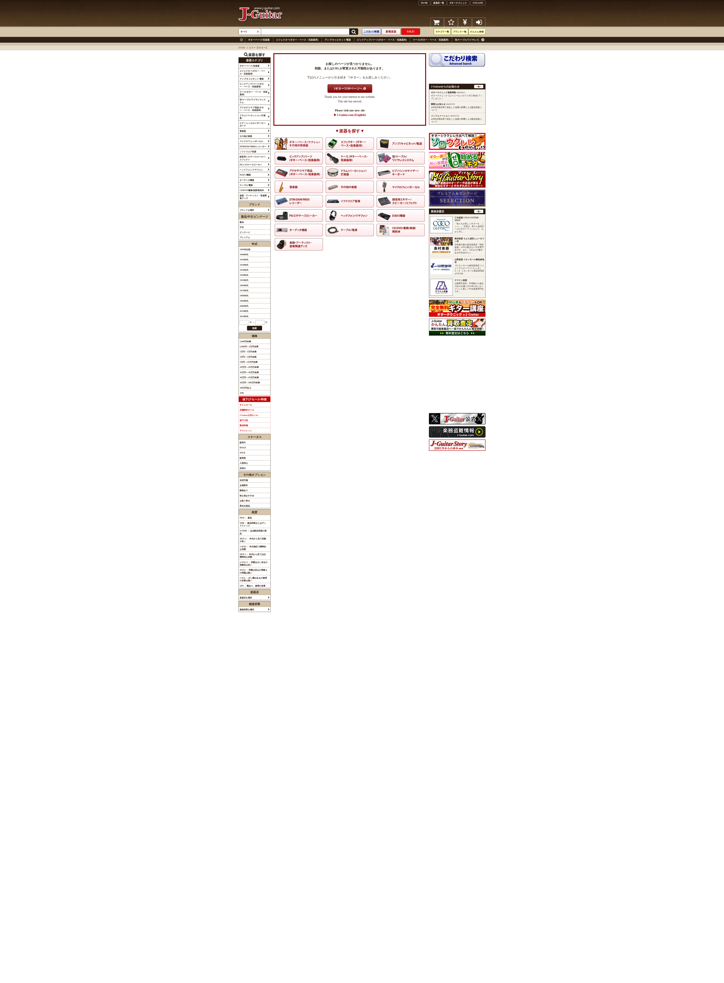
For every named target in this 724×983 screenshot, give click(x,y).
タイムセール (246, 405)
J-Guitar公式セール (249, 415)
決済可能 (244, 480)
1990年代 (244, 301)
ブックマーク (451, 30)
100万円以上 (245, 388)
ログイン (479, 28)
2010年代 (244, 311)
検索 (254, 328)
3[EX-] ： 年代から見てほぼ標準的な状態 (253, 555)
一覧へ (479, 87)
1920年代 (244, 265)
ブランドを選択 (247, 210)
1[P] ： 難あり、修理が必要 (252, 586)
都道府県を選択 (247, 609)
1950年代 (244, 280)
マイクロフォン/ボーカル (674, 39)
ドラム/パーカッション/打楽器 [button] (253, 116)
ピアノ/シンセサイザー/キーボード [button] (253, 124)
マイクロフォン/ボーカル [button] (251, 141)
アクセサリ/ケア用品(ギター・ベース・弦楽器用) (519, 39)
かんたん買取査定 (465, 28)
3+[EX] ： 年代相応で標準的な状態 (253, 547)
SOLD (242, 453)
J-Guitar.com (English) (351, 115)
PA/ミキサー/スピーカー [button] (251, 164)
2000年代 (244, 306)
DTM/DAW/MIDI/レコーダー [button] (253, 146)
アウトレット (246, 430)
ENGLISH (478, 3)
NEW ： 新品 (246, 518)
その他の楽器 (648, 39)
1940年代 (244, 275)
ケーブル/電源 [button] (246, 185)
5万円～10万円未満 (249, 362)
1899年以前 (245, 249)
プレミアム (245, 237)
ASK (242, 393)
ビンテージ (245, 232)
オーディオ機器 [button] (247, 180)
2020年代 (244, 316)
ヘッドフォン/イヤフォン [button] (251, 170)
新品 (242, 222)
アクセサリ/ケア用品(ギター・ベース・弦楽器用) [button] (252, 108)
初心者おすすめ (247, 496)
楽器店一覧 (438, 3)
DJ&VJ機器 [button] (245, 175)
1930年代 (244, 270)
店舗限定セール (247, 410)
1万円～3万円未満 (248, 351)
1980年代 (244, 295)
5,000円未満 (245, 341)
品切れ (243, 468)
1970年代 (244, 290)
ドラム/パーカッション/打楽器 (565, 39)
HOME (424, 3)
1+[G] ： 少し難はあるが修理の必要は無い (253, 579)
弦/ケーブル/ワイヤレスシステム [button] (253, 100)
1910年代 (244, 259)
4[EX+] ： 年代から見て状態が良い (253, 540)
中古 (242, 227)
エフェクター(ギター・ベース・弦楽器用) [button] (252, 72)
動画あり (244, 490)
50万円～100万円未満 (250, 382)
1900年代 (244, 254)
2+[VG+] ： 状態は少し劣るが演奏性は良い (254, 563)
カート (437, 30)
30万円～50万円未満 (249, 377)
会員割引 (244, 485)
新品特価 (244, 425)
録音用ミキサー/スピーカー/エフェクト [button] (253, 158)
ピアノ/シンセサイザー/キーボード (604, 39)
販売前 (243, 458)
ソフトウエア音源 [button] (248, 151)
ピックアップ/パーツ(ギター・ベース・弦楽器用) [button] (252, 85)
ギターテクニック (458, 3)
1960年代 (244, 285)
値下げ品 (244, 420)
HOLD (243, 447)
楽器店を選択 (246, 598)
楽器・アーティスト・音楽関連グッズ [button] (253, 196)
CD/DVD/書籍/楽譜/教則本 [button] (252, 190)
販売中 (243, 442)
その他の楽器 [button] (246, 136)
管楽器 (632, 39)
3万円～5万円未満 (248, 357)
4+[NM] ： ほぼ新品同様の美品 (253, 532)
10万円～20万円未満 (249, 367)
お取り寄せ (245, 501)
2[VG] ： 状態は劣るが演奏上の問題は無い (253, 571)
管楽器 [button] (243, 131)
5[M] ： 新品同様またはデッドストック (253, 524)
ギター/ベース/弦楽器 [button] (249, 66)
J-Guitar (261, 25)
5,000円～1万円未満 (249, 346)
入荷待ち (244, 463)
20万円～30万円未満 (249, 372)
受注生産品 (245, 506)
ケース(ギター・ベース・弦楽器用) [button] (253, 93)
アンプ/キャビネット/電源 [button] (252, 79)
